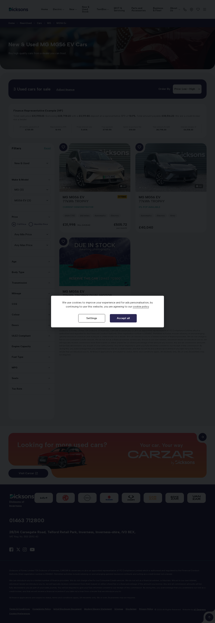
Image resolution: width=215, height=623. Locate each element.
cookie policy (141, 306)
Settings (91, 318)
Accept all (123, 318)
